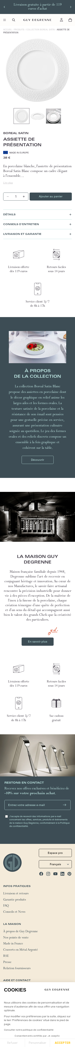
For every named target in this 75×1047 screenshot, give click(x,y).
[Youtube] (55, 873)
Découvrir (37, 460)
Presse (7, 962)
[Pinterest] (69, 873)
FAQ (6, 906)
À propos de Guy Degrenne (20, 931)
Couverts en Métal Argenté (20, 950)
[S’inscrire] (64, 805)
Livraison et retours (16, 894)
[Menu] (4, 20)
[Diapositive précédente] (4, 7)
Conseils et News (14, 912)
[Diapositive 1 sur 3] (21, 116)
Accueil (7, 29)
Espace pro (55, 853)
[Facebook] (41, 873)
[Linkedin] (62, 873)
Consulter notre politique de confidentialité (28, 1029)
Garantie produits (14, 900)
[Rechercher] (13, 20)
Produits (19, 29)
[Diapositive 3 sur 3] (53, 116)
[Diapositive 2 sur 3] (37, 116)
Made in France (13, 944)
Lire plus (8, 183)
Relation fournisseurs (17, 968)
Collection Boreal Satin (40, 29)
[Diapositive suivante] (70, 7)
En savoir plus (37, 642)
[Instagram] (48, 873)
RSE (6, 956)
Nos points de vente (16, 938)
